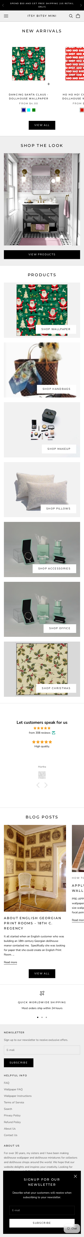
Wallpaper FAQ (13, 1089)
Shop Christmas (56, 688)
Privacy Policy (12, 1115)
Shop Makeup (59, 449)
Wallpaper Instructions (18, 1096)
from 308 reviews (39, 733)
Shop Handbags (57, 389)
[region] (42, 1000)
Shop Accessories (54, 568)
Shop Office (60, 628)
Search (8, 1109)
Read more (10, 962)
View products (42, 254)
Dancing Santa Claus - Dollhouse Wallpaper (28, 96)
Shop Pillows (58, 508)
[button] (39, 785)
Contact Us (10, 1135)
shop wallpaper (56, 329)
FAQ (6, 1083)
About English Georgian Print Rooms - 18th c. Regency (33, 923)
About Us (10, 1129)
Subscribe (42, 1223)
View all (42, 125)
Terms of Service (14, 1102)
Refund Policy (12, 1122)
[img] (42, 728)
